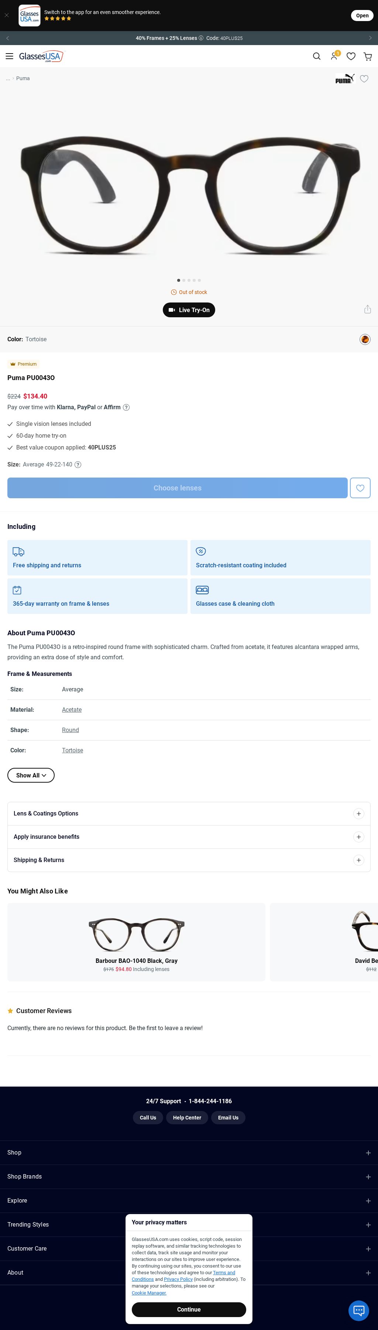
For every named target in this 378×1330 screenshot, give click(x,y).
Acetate (72, 709)
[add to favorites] (360, 488)
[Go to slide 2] (183, 280)
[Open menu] (9, 56)
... (8, 78)
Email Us (228, 1118)
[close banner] (6, 15)
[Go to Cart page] (368, 56)
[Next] (370, 38)
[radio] (46, 19)
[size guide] (78, 464)
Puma (23, 78)
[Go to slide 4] (194, 280)
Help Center (187, 1118)
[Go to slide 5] (199, 280)
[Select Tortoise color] (365, 339)
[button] (189, 38)
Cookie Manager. (149, 1293)
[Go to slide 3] (189, 280)
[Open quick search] (316, 56)
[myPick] (364, 78)
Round (70, 730)
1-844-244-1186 (210, 1101)
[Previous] (7, 38)
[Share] (367, 309)
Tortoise (72, 750)
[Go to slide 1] (178, 280)
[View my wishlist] (351, 56)
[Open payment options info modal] (125, 407)
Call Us (148, 1118)
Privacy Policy (178, 1279)
